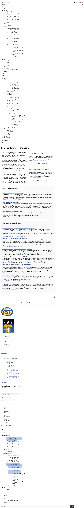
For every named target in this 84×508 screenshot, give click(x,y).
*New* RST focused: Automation (42, 181)
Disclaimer (6, 419)
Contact (6, 71)
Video (8, 65)
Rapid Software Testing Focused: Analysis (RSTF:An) (15, 256)
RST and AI (11, 364)
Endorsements (10, 22)
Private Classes (11, 58)
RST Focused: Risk (13, 369)
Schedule (6, 413)
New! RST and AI (42, 163)
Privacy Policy (7, 416)
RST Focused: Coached (14, 377)
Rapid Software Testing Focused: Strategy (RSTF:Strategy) (16, 264)
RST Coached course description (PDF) (11, 289)
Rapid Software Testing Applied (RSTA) (12, 211)
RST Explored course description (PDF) (12, 200)
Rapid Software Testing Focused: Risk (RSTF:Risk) (14, 238)
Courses (6, 409)
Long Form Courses (36, 153)
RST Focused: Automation (14, 368)
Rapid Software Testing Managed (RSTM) (12, 275)
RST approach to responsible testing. (37, 160)
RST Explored (12, 362)
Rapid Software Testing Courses (11, 359)
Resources (6, 411)
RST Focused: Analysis (14, 373)
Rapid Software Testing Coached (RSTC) (12, 283)
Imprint (5, 418)
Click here (7, 181)
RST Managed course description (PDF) (11, 280)
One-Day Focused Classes (39, 169)
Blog (5, 66)
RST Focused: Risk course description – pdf (12, 246)
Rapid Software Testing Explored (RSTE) (13, 193)
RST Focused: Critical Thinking (17, 48)
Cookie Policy (7, 420)
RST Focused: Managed (14, 376)
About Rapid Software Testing (11, 358)
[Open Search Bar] (3, 74)
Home (5, 9)
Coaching (9, 25)
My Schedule (6, 344)
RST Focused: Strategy (14, 374)
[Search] (14, 400)
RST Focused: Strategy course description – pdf (13, 272)
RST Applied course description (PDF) (11, 216)
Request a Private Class (13, 69)
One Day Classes (10, 366)
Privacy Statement (8, 422)
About (5, 408)
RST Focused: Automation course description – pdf (14, 236)
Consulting (7, 449)
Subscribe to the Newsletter (28, 302)
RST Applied (11, 365)
